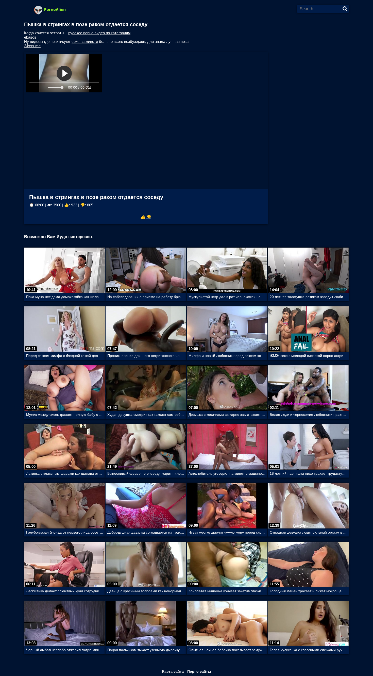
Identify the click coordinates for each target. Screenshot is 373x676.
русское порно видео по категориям (99, 33)
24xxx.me (32, 46)
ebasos (30, 37)
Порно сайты (199, 671)
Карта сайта (173, 671)
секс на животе (85, 41)
